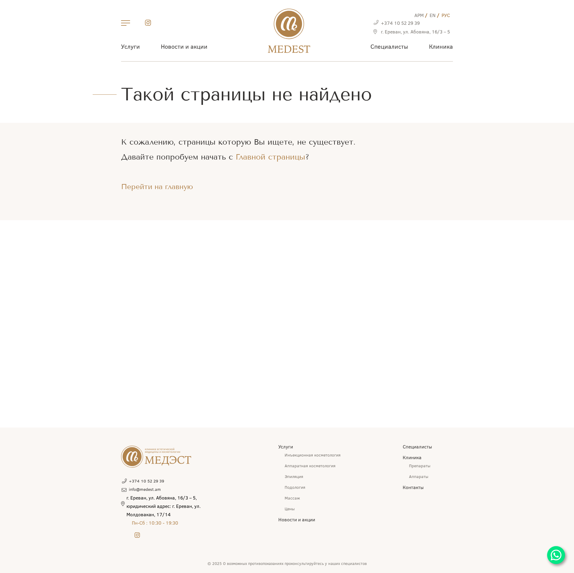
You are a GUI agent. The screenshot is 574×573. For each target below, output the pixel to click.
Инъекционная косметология (313, 455)
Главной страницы (270, 157)
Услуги (130, 46)
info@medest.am (145, 489)
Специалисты (389, 46)
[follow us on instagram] (148, 24)
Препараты (419, 465)
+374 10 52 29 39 (400, 23)
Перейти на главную (157, 187)
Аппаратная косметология (310, 465)
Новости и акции (184, 46)
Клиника (441, 46)
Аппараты (418, 476)
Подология (295, 487)
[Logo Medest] (289, 31)
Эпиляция (294, 476)
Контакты (413, 487)
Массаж (292, 498)
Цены (290, 508)
